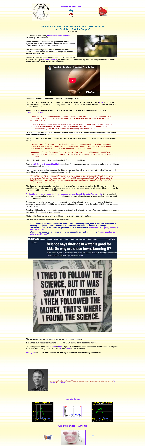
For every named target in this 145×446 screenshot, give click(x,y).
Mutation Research (49, 60)
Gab (59, 349)
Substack (52, 347)
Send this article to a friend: (72, 425)
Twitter (67, 349)
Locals (60, 347)
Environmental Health (36, 113)
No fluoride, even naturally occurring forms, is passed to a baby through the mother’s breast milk (64, 194)
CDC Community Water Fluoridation (46, 164)
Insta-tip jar (30, 353)
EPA (101, 102)
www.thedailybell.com (72, 399)
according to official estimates (59, 36)
